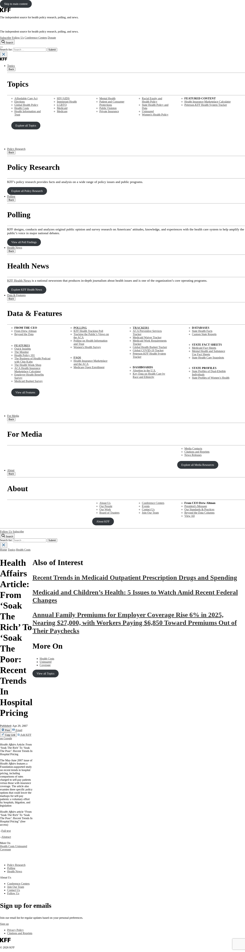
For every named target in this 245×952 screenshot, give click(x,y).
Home (3, 549)
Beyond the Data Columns (199, 512)
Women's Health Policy (155, 114)
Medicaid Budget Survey (28, 381)
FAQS (77, 357)
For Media (13, 415)
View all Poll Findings (24, 242)
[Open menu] (1, 47)
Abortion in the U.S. (144, 370)
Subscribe (5, 37)
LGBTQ (62, 104)
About (10, 470)
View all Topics (45, 673)
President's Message (195, 506)
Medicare (62, 111)
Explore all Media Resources (197, 464)
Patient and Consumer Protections (111, 103)
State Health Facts (202, 330)
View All (189, 515)
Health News (14, 247)
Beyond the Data (24, 334)
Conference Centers (36, 37)
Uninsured (148, 111)
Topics (11, 65)
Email (18, 730)
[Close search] (3, 55)
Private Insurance (109, 111)
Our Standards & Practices (199, 509)
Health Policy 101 (24, 355)
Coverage (5, 849)
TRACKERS (141, 327)
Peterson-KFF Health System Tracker (205, 104)
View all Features (25, 392)
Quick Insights (22, 348)
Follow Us (18, 37)
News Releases (193, 454)
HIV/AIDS (63, 98)
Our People (105, 506)
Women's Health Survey (87, 347)
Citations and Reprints (196, 451)
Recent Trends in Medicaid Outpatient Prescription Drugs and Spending (134, 577)
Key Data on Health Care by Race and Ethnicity (149, 375)
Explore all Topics (25, 125)
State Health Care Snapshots (208, 357)
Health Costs (21, 108)
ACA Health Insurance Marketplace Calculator (27, 370)
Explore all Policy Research (27, 190)
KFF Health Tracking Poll (88, 330)
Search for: (6, 49)
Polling (11, 196)
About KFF (103, 521)
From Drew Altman (25, 330)
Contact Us (148, 509)
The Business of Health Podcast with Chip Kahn (32, 360)
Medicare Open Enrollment (89, 367)
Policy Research (16, 148)
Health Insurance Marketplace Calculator (207, 101)
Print (7, 730)
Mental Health (107, 98)
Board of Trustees (109, 512)
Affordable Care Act (25, 98)
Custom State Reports (204, 334)
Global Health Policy (26, 104)
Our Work (105, 509)
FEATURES (22, 345)
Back (11, 69)
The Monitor (21, 352)
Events (146, 506)
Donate (52, 37)
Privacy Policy (15, 930)
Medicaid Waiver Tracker (147, 337)
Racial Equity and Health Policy (152, 100)
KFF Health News (19, 280)
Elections (19, 101)
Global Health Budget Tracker (150, 347)
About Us (104, 502)
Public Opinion (108, 108)
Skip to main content (15, 3)
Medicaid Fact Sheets (204, 347)
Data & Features (16, 295)
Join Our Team (150, 512)
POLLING (80, 327)
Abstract (6, 836)
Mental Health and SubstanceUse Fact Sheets (208, 353)
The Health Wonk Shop (27, 364)
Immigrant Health (67, 101)
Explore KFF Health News (26, 289)
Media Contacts (193, 448)
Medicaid (62, 108)
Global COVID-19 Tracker (148, 350)
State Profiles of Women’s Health (210, 377)
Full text (6, 830)
